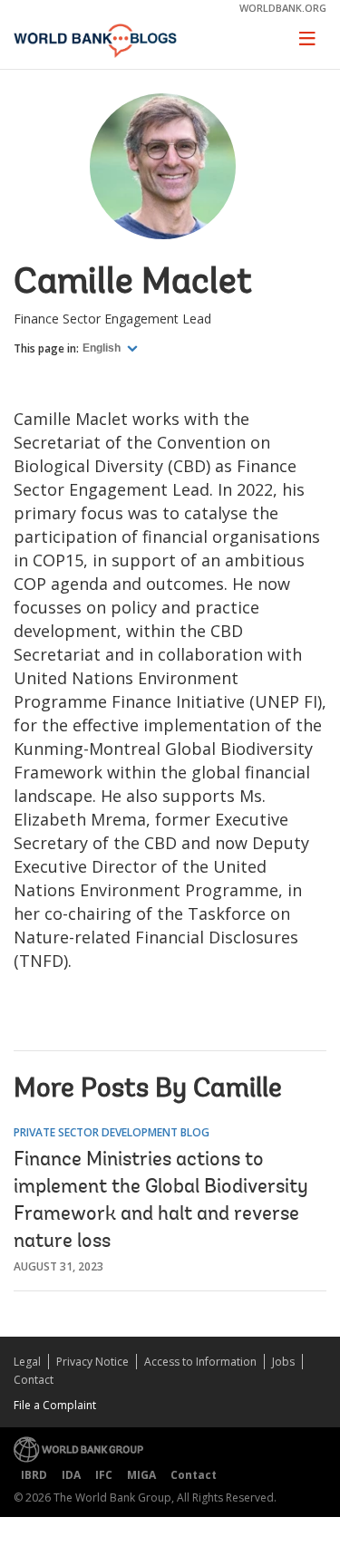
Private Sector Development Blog (111, 1132)
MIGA (141, 1475)
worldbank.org (282, 8)
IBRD (34, 1475)
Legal (27, 1361)
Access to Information (200, 1361)
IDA (71, 1475)
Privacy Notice (92, 1361)
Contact (33, 1379)
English (103, 348)
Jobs (283, 1361)
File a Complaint (55, 1405)
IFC (103, 1475)
